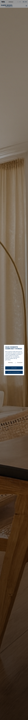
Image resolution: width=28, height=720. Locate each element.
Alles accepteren (14, 372)
